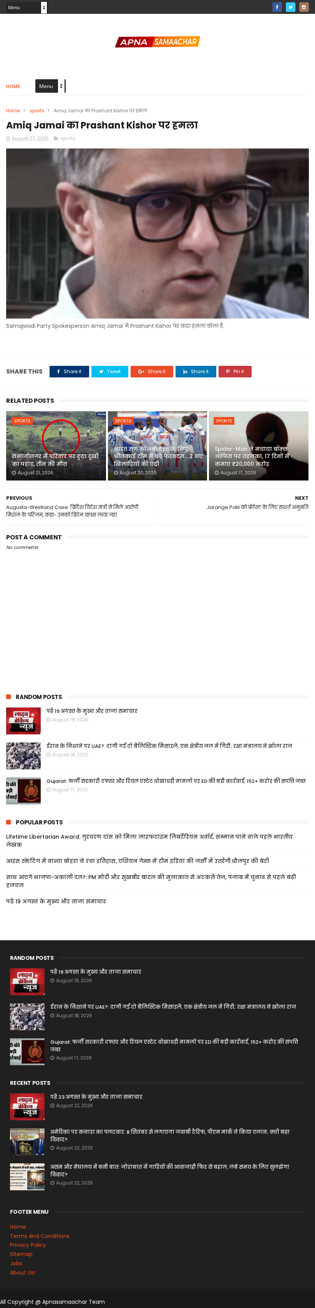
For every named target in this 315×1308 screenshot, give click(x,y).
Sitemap (21, 1254)
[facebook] (277, 7)
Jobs (16, 1263)
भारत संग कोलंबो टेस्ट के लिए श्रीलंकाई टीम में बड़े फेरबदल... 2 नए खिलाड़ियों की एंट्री (158, 456)
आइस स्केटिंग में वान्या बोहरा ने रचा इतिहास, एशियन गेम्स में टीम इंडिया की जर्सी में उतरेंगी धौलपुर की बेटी (137, 861)
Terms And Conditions (40, 1236)
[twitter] (290, 7)
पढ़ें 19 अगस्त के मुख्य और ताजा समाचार (92, 711)
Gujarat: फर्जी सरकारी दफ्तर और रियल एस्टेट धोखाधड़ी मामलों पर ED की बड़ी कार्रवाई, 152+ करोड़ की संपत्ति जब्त (176, 781)
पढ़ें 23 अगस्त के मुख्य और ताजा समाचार (96, 1097)
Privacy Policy (28, 1245)
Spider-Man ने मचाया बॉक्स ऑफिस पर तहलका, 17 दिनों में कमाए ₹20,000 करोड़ (252, 456)
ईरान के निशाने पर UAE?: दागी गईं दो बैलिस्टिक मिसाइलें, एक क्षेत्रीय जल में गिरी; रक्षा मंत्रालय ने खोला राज (169, 746)
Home (13, 86)
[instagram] (304, 7)
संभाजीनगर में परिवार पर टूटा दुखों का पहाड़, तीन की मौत (55, 460)
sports (37, 110)
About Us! (22, 1272)
